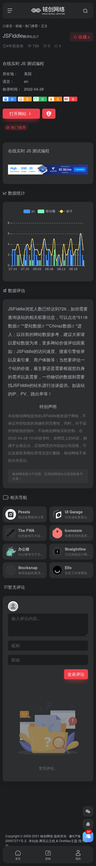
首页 (9, 25)
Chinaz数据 (60, 326)
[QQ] (88, 824)
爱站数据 (32, 326)
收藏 (84, 37)
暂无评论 (16, 587)
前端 (18, 25)
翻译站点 (29, 36)
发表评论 (76, 674)
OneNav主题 (68, 840)
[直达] (44, 514)
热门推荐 (31, 25)
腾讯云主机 (47, 840)
